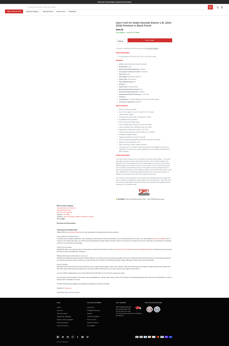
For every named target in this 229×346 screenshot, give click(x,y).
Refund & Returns (92, 323)
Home (59, 307)
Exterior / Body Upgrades (65, 319)
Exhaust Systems (62, 323)
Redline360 (65, 342)
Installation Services (93, 310)
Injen (63, 219)
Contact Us (90, 307)
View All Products (62, 326)
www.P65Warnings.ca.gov (155, 199)
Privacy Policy (91, 319)
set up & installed (152, 48)
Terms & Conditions (93, 316)
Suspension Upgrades (64, 316)
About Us (60, 310)
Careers (89, 313)
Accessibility (91, 326)
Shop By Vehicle (62, 313)
